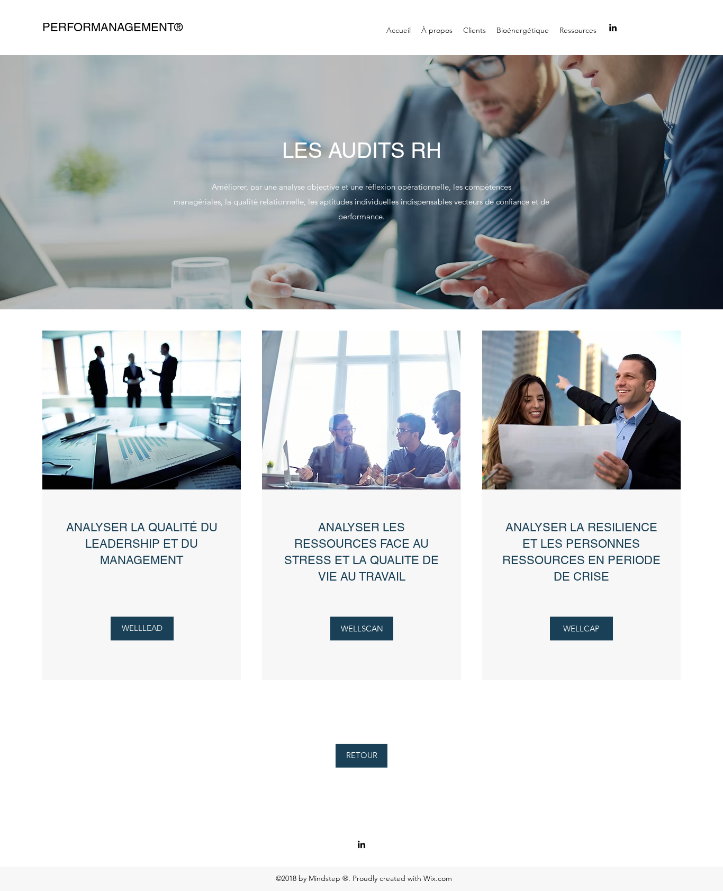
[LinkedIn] (613, 27)
